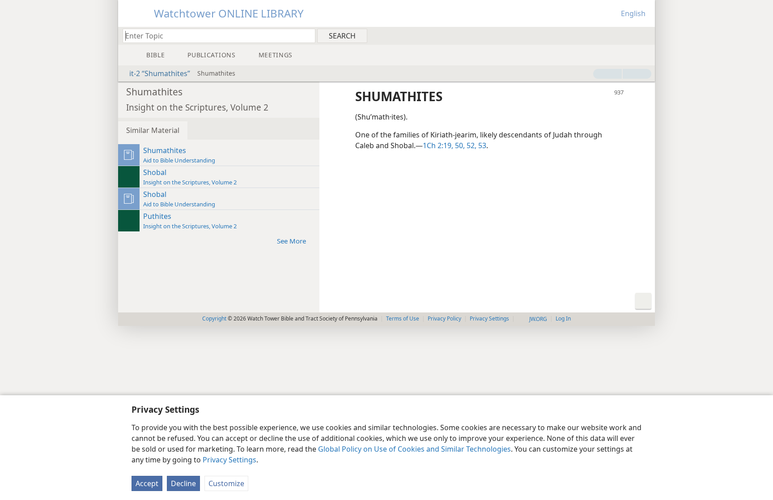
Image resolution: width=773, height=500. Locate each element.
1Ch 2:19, (438, 145)
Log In (563, 318)
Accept (147, 483)
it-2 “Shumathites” (159, 73)
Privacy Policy (444, 318)
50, (459, 145)
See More (291, 240)
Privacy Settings (229, 460)
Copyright (214, 318)
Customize (226, 483)
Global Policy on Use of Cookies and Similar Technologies (414, 449)
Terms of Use (402, 318)
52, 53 (475, 145)
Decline (183, 483)
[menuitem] (645, 35)
